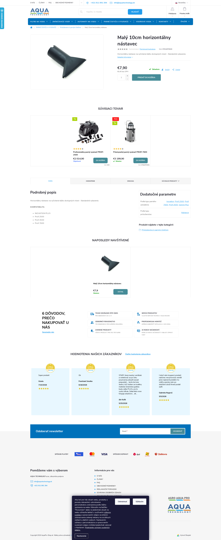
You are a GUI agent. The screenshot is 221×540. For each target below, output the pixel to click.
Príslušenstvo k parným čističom (155, 230)
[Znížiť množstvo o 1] (127, 79)
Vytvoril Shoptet (185, 535)
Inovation (170, 201)
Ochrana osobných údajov (109, 492)
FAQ (50, 3)
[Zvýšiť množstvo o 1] (127, 75)
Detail (120, 292)
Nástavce (185, 212)
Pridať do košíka (146, 77)
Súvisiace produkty (169, 181)
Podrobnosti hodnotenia (147, 49)
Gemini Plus (184, 205)
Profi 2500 (179, 201)
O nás (32, 3)
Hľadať (135, 12)
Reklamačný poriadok (107, 489)
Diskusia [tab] (130, 181)
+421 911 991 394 (40, 485)
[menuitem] (39, 21)
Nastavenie (81, 536)
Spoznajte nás (48, 332)
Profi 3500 (173, 205)
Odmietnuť (122, 501)
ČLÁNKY (42, 3)
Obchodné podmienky (64, 3)
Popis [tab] (50, 181)
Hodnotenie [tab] (90, 181)
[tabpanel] (90, 140)
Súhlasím (139, 501)
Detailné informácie (124, 57)
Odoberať (177, 431)
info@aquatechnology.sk (43, 481)
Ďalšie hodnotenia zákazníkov (138, 354)
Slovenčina (181, 3)
